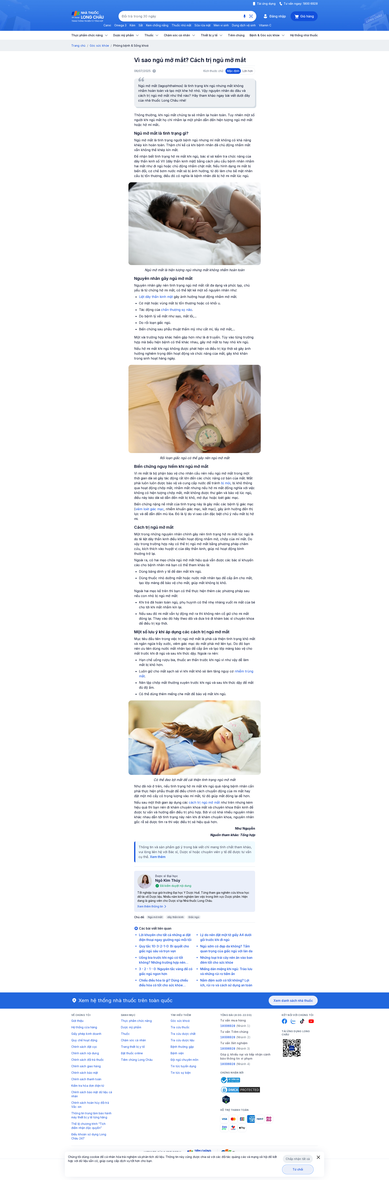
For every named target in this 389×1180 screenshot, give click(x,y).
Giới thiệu (77, 1020)
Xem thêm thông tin (150, 906)
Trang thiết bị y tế (133, 1046)
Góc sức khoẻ (180, 1020)
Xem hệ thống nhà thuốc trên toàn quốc (126, 1000)
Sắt (141, 25)
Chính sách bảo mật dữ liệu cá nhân (91, 1094)
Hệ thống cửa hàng (84, 1027)
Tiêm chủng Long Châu (137, 1059)
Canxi (107, 25)
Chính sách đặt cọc (84, 1046)
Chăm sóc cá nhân (133, 1040)
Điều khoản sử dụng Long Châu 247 (88, 1136)
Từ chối (298, 1169)
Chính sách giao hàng (86, 1066)
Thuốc (125, 1033)
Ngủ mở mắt (155, 917)
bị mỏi (225, 483)
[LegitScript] (240, 1099)
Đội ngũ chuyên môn (185, 1059)
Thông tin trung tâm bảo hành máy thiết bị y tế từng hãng (91, 1115)
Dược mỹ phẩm (131, 1027)
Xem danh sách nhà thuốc (293, 1001)
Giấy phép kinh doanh (86, 1033)
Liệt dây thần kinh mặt (156, 297)
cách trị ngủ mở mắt (204, 802)
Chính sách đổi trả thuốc (87, 1059)
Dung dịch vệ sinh (244, 25)
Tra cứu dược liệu (182, 1040)
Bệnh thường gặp (182, 1046)
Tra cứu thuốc (180, 1027)
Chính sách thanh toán (86, 1079)
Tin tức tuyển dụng (183, 1066)
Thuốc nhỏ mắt (181, 25)
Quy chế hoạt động (84, 1040)
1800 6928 (310, 3)
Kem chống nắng (157, 25)
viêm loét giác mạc (149, 509)
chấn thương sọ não (176, 310)
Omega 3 (120, 25)
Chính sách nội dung (85, 1053)
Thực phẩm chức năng (136, 1020)
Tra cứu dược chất (183, 1033)
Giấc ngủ (193, 917)
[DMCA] (240, 1090)
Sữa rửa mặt (202, 25)
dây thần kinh (175, 917)
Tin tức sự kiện (181, 1072)
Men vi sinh (221, 25)
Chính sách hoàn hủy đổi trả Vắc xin (90, 1104)
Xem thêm (158, 857)
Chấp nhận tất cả (298, 1159)
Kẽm (132, 25)
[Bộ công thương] (230, 1080)
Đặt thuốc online (132, 1053)
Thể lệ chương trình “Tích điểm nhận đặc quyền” (88, 1126)
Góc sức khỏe (99, 45)
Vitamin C (265, 25)
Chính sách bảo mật (84, 1072)
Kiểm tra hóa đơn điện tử (87, 1085)
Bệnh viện (177, 1053)
